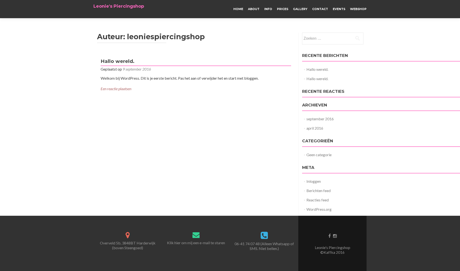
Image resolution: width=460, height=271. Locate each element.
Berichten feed (318, 190)
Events (339, 9)
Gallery (300, 9)
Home (238, 9)
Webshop (358, 9)
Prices (282, 9)
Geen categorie (319, 154)
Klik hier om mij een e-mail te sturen (196, 242)
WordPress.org (319, 209)
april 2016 (314, 128)
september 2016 (320, 118)
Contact (320, 9)
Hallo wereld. (117, 61)
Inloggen (313, 181)
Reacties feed (317, 200)
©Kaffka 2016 (332, 252)
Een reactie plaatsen (116, 88)
